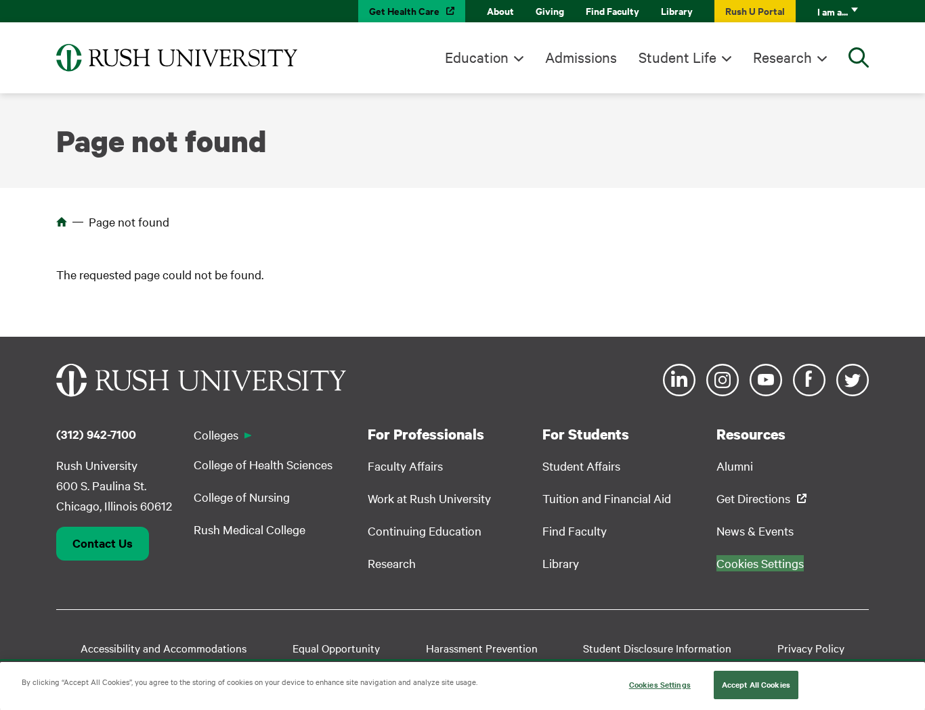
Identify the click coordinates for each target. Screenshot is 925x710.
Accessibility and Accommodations (163, 647)
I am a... (832, 11)
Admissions (581, 56)
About (500, 10)
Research (782, 56)
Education (477, 56)
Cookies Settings (660, 684)
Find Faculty (612, 10)
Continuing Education (424, 530)
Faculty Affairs (405, 465)
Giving (550, 10)
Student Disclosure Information (657, 647)
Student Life (677, 56)
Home (61, 222)
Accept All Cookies (756, 684)
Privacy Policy (810, 647)
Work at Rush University (429, 498)
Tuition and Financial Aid (606, 498)
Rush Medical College (249, 529)
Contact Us (102, 543)
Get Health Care (404, 10)
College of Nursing (242, 496)
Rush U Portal (755, 10)
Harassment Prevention (482, 647)
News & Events (755, 530)
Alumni (734, 465)
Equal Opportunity (336, 647)
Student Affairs (581, 465)
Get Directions (753, 498)
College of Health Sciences (263, 464)
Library (677, 10)
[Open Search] (858, 57)
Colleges (216, 434)
